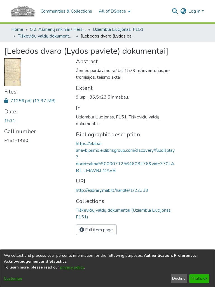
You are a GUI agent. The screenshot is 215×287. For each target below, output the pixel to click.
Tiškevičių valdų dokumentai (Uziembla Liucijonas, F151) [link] (46, 36)
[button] (174, 11)
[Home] (23, 11)
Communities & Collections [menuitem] (66, 11)
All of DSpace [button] (112, 11)
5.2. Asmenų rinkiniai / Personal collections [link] (58, 29)
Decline (179, 278)
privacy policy (72, 267)
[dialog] (107, 268)
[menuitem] (114, 11)
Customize (13, 278)
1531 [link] (9, 121)
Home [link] (17, 29)
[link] (30, 101)
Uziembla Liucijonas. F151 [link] (118, 29)
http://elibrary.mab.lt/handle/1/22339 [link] (112, 190)
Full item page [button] (98, 230)
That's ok (199, 278)
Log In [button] (195, 11)
